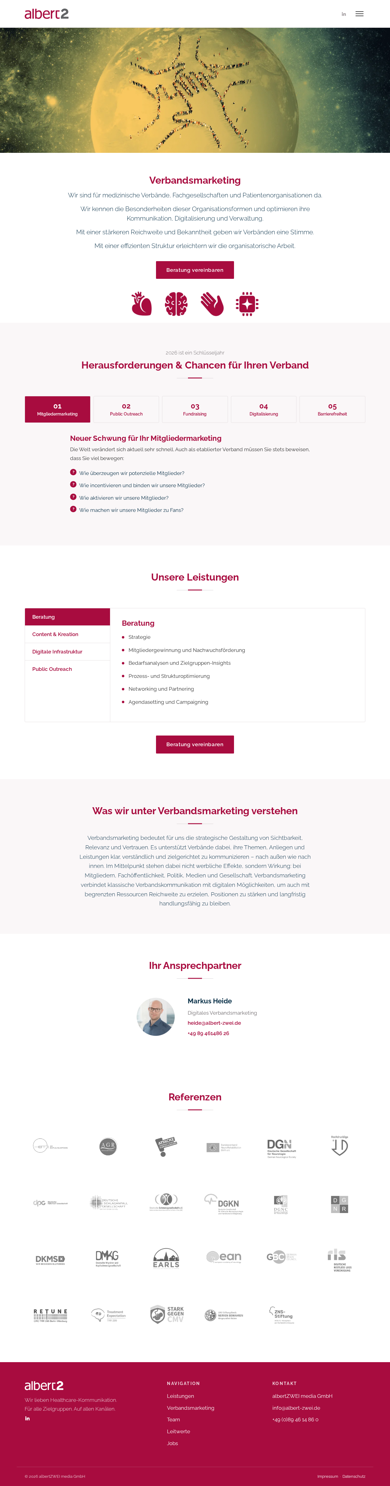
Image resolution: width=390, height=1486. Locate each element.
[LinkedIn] (343, 13)
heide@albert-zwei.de (214, 1023)
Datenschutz (353, 1476)
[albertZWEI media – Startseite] (47, 14)
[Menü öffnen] (359, 14)
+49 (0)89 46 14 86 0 (295, 1419)
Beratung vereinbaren (195, 270)
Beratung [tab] (43, 617)
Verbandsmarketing (190, 1408)
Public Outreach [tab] (52, 669)
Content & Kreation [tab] (55, 634)
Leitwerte (178, 1431)
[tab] (57, 409)
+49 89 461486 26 (208, 1033)
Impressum (327, 1476)
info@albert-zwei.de (296, 1408)
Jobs (172, 1443)
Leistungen (180, 1396)
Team (173, 1419)
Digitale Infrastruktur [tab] (57, 652)
